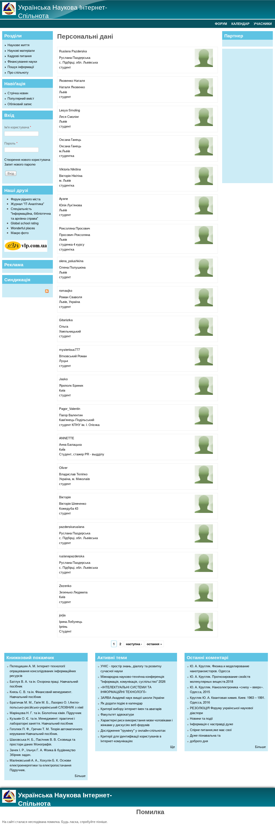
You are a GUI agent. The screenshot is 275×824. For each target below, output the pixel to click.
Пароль (11, 143)
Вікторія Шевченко (72, 503)
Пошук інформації (21, 66)
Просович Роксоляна (74, 234)
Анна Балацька (70, 444)
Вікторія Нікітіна (70, 175)
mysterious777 (69, 349)
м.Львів (64, 151)
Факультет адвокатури (117, 714)
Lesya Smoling (69, 110)
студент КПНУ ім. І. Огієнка (79, 424)
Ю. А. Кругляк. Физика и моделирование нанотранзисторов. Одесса (219, 668)
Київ (62, 390)
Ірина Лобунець (70, 621)
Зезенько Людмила (73, 592)
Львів (63, 92)
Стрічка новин (18, 93)
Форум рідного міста (25, 199)
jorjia (62, 615)
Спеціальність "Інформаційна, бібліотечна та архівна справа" (31, 213)
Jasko (63, 379)
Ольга (63, 326)
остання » (154, 644)
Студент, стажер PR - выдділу (81, 454)
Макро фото (20, 232)
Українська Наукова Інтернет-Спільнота (62, 11)
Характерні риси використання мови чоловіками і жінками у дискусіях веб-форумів (137, 722)
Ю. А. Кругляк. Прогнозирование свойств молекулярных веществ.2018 (220, 679)
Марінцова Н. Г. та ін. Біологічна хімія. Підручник (45, 712)
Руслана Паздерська (74, 57)
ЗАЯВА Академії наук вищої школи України (132, 697)
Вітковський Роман (73, 356)
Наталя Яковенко (72, 87)
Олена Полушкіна (72, 267)
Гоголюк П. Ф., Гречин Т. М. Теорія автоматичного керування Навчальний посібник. (46, 731)
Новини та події (201, 718)
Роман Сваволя (70, 297)
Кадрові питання (20, 55)
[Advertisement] (249, 115)
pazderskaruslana (71, 526)
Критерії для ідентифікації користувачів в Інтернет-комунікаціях (131, 738)
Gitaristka (66, 320)
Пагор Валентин (71, 415)
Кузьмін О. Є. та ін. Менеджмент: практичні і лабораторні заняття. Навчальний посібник (42, 720)
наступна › (134, 644)
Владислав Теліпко (73, 474)
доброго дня (199, 741)
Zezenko (65, 585)
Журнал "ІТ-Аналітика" (27, 203)
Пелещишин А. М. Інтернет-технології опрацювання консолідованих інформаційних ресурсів (43, 671)
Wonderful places (23, 228)
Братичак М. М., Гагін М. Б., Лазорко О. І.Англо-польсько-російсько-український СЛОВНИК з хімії (46, 704)
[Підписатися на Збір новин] (27, 291)
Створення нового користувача (27, 159)
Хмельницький (70, 331)
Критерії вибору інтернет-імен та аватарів (131, 708)
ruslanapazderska (71, 556)
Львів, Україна (69, 301)
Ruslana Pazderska (73, 51)
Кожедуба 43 (68, 508)
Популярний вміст (21, 98)
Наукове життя (18, 45)
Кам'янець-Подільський (76, 419)
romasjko (65, 290)
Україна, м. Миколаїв (74, 478)
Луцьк (63, 360)
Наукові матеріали (21, 50)
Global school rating (24, 223)
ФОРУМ (221, 23)
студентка (66, 155)
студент (65, 67)
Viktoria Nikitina (70, 169)
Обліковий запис (20, 104)
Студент (65, 631)
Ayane (63, 198)
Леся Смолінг (69, 116)
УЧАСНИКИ (263, 23)
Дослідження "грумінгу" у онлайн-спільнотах (133, 730)
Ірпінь (63, 626)
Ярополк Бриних (71, 385)
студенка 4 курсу (71, 244)
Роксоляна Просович (74, 228)
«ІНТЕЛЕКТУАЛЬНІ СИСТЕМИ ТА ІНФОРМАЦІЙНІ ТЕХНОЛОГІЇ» (126, 689)
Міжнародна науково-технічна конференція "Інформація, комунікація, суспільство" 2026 (133, 679)
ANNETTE (66, 438)
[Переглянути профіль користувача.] (204, 65)
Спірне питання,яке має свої (211, 729)
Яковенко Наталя (72, 80)
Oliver (63, 467)
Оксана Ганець (70, 139)
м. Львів (65, 180)
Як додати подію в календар (121, 703)
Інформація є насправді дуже (211, 724)
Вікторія (65, 497)
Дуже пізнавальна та (205, 735)
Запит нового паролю (19, 164)
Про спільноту (18, 72)
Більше (80, 775)
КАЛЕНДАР (240, 23)
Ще (172, 746)
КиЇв (62, 449)
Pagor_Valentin (69, 408)
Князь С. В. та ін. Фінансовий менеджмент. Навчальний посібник (41, 694)
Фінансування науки (22, 61)
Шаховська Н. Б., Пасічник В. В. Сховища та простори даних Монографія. (42, 741)
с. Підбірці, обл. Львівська (78, 62)
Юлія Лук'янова (70, 205)
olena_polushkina (71, 260)
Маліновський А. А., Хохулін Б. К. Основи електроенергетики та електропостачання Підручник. (40, 765)
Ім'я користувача (17, 127)
